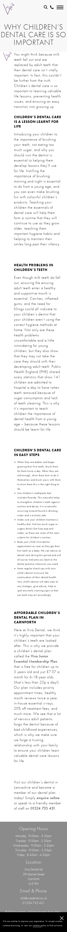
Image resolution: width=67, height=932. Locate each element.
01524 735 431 (33, 903)
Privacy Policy (54, 911)
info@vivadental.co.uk (33, 898)
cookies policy (39, 925)
